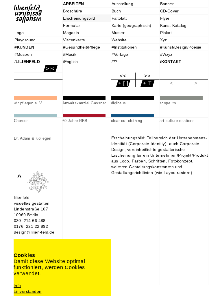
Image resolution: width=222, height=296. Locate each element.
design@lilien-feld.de (34, 232)
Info (17, 285)
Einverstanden (27, 291)
